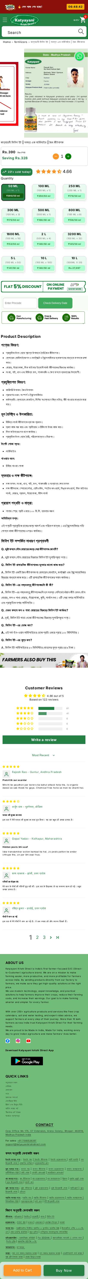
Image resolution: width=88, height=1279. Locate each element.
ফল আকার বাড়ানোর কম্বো (50, 1253)
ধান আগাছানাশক (53, 1178)
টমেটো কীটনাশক (41, 1159)
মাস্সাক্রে (21, 1247)
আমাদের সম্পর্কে (12, 1097)
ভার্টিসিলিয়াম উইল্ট (13, 1172)
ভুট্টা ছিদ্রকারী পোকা (59, 1188)
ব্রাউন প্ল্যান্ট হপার (77, 1178)
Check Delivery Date (55, 303)
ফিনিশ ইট (50, 1216)
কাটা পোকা (25, 1172)
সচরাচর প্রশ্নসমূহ (13, 1115)
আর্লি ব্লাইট (73, 1159)
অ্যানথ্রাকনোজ (27, 1201)
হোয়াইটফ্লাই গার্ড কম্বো (73, 1253)
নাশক (43, 1216)
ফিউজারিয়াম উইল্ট (12, 1201)
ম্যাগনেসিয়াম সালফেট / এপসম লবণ (68, 1237)
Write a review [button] (44, 740)
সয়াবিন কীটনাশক (40, 1197)
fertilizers (21, 42)
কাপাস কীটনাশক (39, 1169)
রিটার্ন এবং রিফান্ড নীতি (14, 1104)
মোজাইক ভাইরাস (26, 1163)
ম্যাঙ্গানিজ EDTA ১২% (27, 1241)
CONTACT (44, 1125)
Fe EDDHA (44, 1237)
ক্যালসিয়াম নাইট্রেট (26, 1237)
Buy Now (64, 1270)
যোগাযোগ (9, 1089)
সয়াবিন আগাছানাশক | (75, 1197)
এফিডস (22, 1191)
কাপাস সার (25, 1169)
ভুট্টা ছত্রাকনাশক (41, 1188)
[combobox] (44, 31)
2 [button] (37, 937)
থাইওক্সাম (19, 1216)
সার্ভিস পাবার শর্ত (12, 1108)
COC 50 (21, 1222)
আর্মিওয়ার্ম (74, 1188)
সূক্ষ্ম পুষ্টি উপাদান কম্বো (14, 1256)
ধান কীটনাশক (25, 1178)
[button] (7, 20)
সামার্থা (62, 1222)
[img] (11, 766)
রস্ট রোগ (38, 1201)
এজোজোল (39, 1222)
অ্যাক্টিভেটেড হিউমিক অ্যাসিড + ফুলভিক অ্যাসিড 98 (37, 1228)
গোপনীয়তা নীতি (11, 1101)
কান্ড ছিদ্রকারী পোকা (14, 1182)
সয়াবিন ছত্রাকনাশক (57, 1197)
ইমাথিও (27, 1216)
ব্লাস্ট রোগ (29, 1182)
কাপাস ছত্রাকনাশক (56, 1169)
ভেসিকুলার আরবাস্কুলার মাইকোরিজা (54, 1232)
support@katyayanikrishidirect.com (26, 1144)
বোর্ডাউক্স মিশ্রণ (51, 1222)
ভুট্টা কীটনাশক (26, 1188)
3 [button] (44, 937)
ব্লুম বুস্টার (33, 1232)
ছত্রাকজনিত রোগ (42, 1163)
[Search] (81, 31)
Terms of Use (13, 1112)
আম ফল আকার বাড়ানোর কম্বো (24, 1253)
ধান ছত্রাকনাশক (39, 1178)
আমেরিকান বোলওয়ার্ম (55, 1172)
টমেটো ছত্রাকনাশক (59, 1159)
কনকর (31, 1222)
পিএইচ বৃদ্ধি (11, 1241)
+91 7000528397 (27, 1140)
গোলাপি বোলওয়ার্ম (38, 1172)
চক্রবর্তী (35, 1216)
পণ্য (7, 1093)
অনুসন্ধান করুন (12, 1082)
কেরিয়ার (9, 1086)
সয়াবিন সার (27, 1197)
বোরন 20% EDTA (18, 1232)
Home (7, 42)
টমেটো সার (27, 1159)
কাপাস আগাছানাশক (75, 1169)
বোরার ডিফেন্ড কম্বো (33, 1256)
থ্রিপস (64, 1178)
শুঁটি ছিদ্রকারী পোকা (51, 1201)
